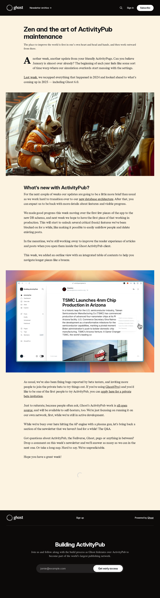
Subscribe (145, 7)
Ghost (151, 517)
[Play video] (80, 321)
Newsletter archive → (41, 7)
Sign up (80, 517)
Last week (30, 77)
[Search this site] (121, 7)
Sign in (130, 7)
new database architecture (96, 199)
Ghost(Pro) (112, 387)
